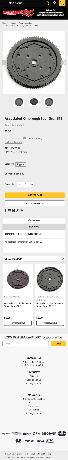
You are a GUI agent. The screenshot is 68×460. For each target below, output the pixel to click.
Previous (4, 62)
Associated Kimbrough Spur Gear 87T (22, 25)
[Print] (13, 210)
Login (29, 380)
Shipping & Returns (34, 383)
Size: (9, 164)
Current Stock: (14, 173)
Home (5, 23)
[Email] (9, 210)
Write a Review (13, 142)
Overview (34, 220)
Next (63, 62)
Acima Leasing (34, 406)
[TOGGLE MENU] (4, 3)
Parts (13, 23)
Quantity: (10, 184)
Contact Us (34, 410)
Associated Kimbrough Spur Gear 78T (49, 305)
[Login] (54, 3)
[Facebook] (5, 210)
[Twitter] (17, 210)
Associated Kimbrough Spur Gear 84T (17, 305)
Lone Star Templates (43, 457)
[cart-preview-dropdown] (62, 3)
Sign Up (37, 380)
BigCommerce (19, 457)
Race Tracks (34, 402)
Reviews (34, 226)
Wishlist (34, 376)
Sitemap (47, 454)
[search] (47, 3)
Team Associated (26, 23)
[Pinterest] (21, 210)
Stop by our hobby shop (34, 399)
